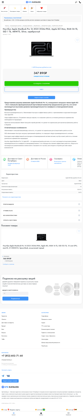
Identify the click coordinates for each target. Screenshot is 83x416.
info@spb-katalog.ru (7, 359)
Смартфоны (45, 316)
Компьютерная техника (15, 25)
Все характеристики (10, 215)
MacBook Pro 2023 (46, 25)
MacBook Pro (37, 25)
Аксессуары (45, 339)
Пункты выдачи (8, 204)
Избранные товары (41, 11)
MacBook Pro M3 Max (57, 25)
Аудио (43, 322)
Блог (3, 329)
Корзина (41, 414)
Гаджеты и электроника (48, 332)
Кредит (4, 326)
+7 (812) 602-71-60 (12, 355)
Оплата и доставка (10, 220)
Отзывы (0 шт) (8, 210)
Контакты (4, 336)
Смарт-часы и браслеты (48, 336)
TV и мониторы (46, 326)
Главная (7, 25)
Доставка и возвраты (8, 322)
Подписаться (15, 298)
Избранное (68, 414)
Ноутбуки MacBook (27, 25)
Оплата (4, 319)
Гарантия (4, 316)
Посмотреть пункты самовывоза (60, 162)
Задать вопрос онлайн (41, 97)
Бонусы (4, 332)
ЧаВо (3, 339)
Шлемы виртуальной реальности (51, 342)
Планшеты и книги (47, 319)
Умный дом (44, 346)
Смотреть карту (7, 370)
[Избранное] (77, 40)
